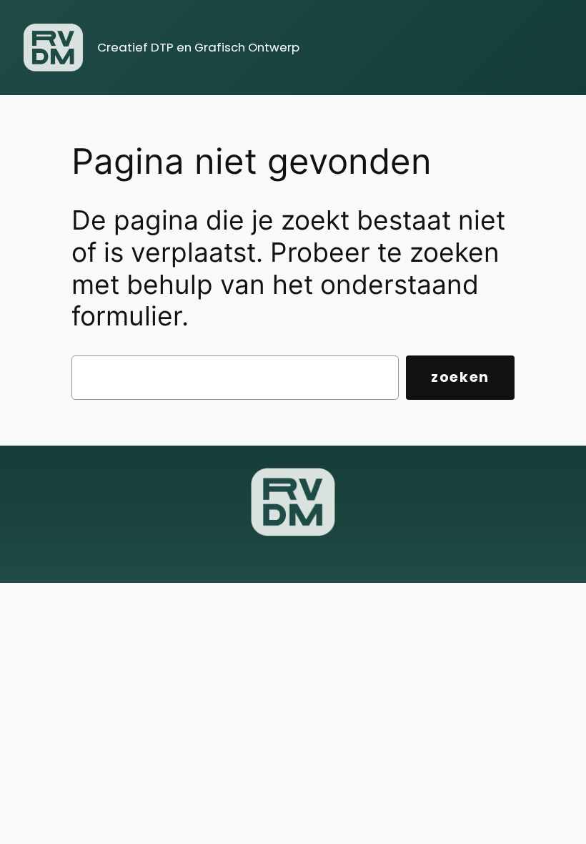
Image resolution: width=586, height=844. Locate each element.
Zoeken (460, 377)
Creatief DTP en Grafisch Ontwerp (198, 47)
